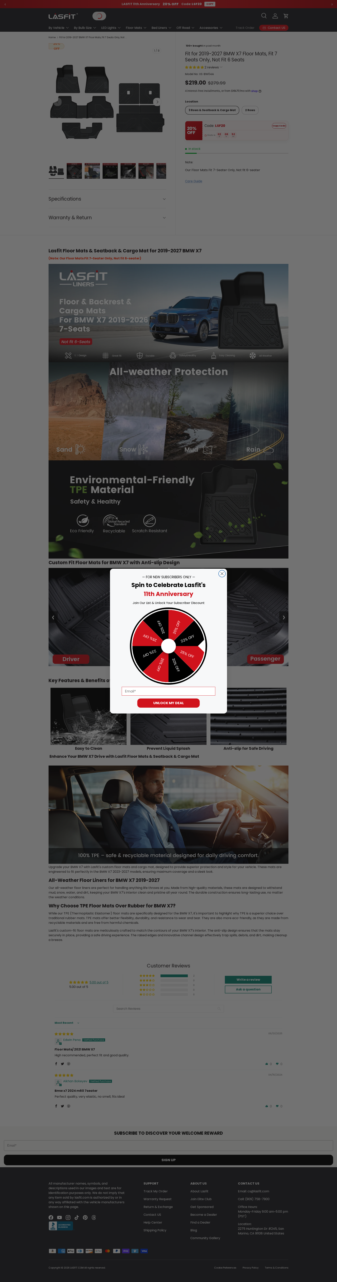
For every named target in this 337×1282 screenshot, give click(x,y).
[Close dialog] (222, 573)
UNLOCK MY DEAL (168, 702)
